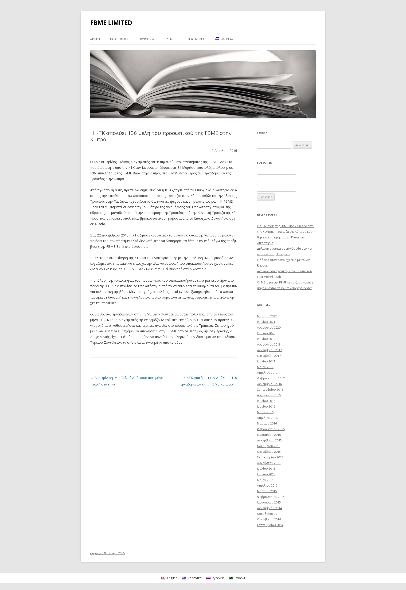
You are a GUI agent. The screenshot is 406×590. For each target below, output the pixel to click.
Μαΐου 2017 (265, 367)
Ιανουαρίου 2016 (269, 435)
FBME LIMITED (111, 22)
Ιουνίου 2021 (266, 322)
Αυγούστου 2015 (269, 463)
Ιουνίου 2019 (266, 339)
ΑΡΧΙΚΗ (95, 39)
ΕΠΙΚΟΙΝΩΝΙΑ (195, 39)
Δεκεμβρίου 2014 (269, 508)
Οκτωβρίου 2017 (269, 356)
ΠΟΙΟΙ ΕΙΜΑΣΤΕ (120, 39)
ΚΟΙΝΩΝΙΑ (147, 39)
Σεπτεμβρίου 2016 (270, 389)
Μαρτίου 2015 (267, 491)
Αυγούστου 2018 (269, 344)
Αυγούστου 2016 (269, 395)
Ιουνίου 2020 (266, 333)
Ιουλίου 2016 (266, 401)
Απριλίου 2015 (267, 485)
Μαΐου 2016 (265, 412)
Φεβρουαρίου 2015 (271, 497)
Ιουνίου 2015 (266, 474)
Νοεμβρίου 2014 (268, 513)
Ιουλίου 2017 (266, 361)
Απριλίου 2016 (267, 418)
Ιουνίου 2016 (266, 406)
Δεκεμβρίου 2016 (269, 384)
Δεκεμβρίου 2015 (269, 440)
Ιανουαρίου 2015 (269, 502)
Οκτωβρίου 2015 (269, 451)
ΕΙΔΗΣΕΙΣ (170, 39)
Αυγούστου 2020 (269, 327)
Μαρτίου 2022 (267, 316)
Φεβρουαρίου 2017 (271, 378)
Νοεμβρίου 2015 (268, 446)
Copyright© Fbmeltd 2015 (107, 553)
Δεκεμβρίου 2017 (269, 350)
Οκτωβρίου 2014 (269, 519)
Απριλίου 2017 (267, 372)
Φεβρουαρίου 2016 (271, 429)
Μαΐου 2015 (265, 480)
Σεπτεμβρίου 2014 (270, 525)
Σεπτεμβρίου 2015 (270, 457)
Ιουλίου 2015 (266, 468)
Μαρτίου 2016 (267, 423)
